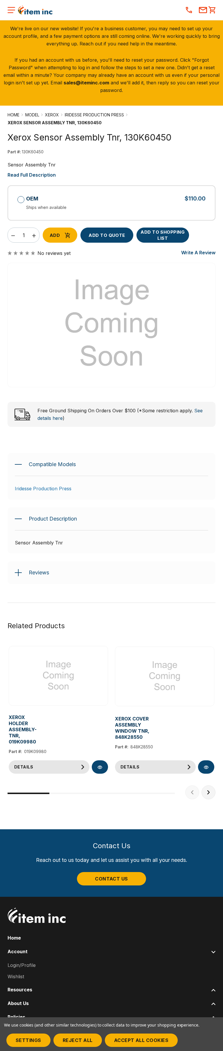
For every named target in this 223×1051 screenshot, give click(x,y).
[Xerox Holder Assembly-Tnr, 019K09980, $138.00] (58, 676)
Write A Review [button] (198, 252)
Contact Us (111, 879)
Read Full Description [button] (32, 175)
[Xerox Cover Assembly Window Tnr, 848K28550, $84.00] (164, 676)
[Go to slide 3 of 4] (112, 793)
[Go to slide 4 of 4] (154, 793)
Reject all (78, 1040)
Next (208, 792)
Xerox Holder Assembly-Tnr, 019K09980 (23, 729)
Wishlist (16, 976)
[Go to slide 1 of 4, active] (28, 793)
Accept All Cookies (141, 1040)
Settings (28, 1040)
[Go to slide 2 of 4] (70, 793)
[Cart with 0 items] (211, 10)
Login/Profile (22, 965)
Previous (192, 792)
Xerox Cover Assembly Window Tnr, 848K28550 (132, 728)
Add (55, 235)
